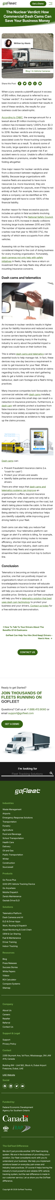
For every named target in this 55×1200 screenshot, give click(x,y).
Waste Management (12, 809)
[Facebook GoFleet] (5, 1086)
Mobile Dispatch (10, 892)
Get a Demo (38, 3)
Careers (6, 1014)
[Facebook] (19, 83)
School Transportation (13, 838)
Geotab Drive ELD (11, 900)
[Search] (51, 773)
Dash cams (7, 460)
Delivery (6, 846)
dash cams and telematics (30, 354)
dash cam (7, 405)
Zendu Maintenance (12, 896)
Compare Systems (11, 983)
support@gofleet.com (21, 713)
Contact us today (39, 605)
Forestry (6, 826)
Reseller (6, 1018)
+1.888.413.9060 (36, 709)
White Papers (9, 971)
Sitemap (6, 988)
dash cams (35, 394)
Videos (6, 975)
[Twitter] (24, 83)
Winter (6, 858)
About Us (7, 1010)
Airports (6, 813)
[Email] (40, 83)
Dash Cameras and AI (13, 917)
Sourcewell (8, 867)
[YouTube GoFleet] (22, 1086)
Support (6, 1039)
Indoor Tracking (10, 946)
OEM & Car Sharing (12, 933)
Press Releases (10, 963)
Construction (9, 863)
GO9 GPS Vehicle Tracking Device (19, 884)
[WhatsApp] (34, 83)
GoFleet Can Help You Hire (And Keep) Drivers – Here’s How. (29, 637)
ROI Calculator (9, 979)
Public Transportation (13, 854)
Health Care (8, 842)
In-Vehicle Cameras (41, 71)
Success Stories (10, 967)
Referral (6, 1022)
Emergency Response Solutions (18, 817)
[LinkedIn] (29, 83)
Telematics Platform (12, 913)
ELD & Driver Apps (11, 921)
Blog (28, 71)
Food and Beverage (12, 834)
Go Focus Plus (9, 880)
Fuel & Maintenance (12, 938)
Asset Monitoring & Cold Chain (17, 929)
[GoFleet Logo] (10, 3)
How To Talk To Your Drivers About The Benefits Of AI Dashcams (23, 628)
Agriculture (8, 830)
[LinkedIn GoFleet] (10, 1086)
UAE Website (9, 1075)
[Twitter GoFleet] (16, 1086)
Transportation (9, 821)
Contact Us (27, 652)
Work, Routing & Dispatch (15, 925)
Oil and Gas (8, 850)
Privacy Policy (9, 1044)
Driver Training (10, 942)
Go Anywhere (9, 888)
